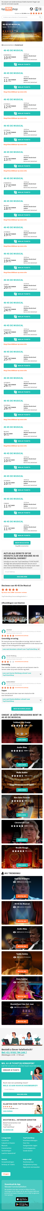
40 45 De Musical (13, 27)
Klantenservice (28, 1162)
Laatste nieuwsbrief (8, 1153)
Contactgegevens (29, 1148)
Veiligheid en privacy (30, 1164)
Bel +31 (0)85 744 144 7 (14, 1052)
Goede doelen (28, 1151)
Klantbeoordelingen (30, 1140)
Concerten (5, 1140)
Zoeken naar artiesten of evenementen (15, 17)
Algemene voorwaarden (31, 1167)
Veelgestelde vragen (30, 1145)
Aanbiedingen (6, 1151)
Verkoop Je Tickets (8, 1164)
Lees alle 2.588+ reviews (26, 31)
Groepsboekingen (8, 1162)
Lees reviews (8, 1111)
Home (4, 27)
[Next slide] (39, 614)
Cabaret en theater (8, 1143)
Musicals (4, 1145)
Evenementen (6, 1148)
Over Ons (26, 1143)
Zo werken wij (8, 1130)
